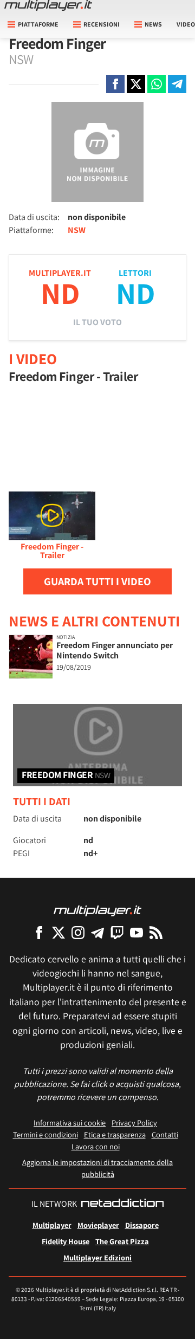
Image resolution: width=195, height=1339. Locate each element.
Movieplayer (98, 1225)
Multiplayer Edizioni (97, 1257)
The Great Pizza (122, 1241)
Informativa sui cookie (70, 1122)
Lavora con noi (96, 1146)
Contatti (165, 1134)
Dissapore (142, 1225)
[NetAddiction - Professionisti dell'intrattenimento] (122, 1204)
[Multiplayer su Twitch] (116, 932)
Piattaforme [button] (38, 24)
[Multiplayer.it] (48, 5)
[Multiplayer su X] (58, 932)
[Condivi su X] (136, 84)
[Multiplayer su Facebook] (39, 932)
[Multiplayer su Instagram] (78, 932)
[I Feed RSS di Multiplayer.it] (156, 932)
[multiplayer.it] (97, 910)
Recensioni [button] (101, 24)
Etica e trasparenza (115, 1134)
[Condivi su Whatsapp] (156, 84)
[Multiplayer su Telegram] (97, 932)
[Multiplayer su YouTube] (136, 932)
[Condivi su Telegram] (177, 84)
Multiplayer (52, 1225)
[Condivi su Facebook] (115, 84)
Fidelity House (65, 1241)
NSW (77, 230)
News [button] (153, 24)
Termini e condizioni (45, 1134)
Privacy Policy (134, 1122)
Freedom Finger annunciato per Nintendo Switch (114, 650)
